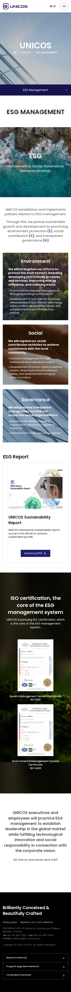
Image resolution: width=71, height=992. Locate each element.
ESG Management (46, 52)
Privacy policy (10, 922)
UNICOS (26, 52)
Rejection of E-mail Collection (36, 922)
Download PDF (33, 553)
